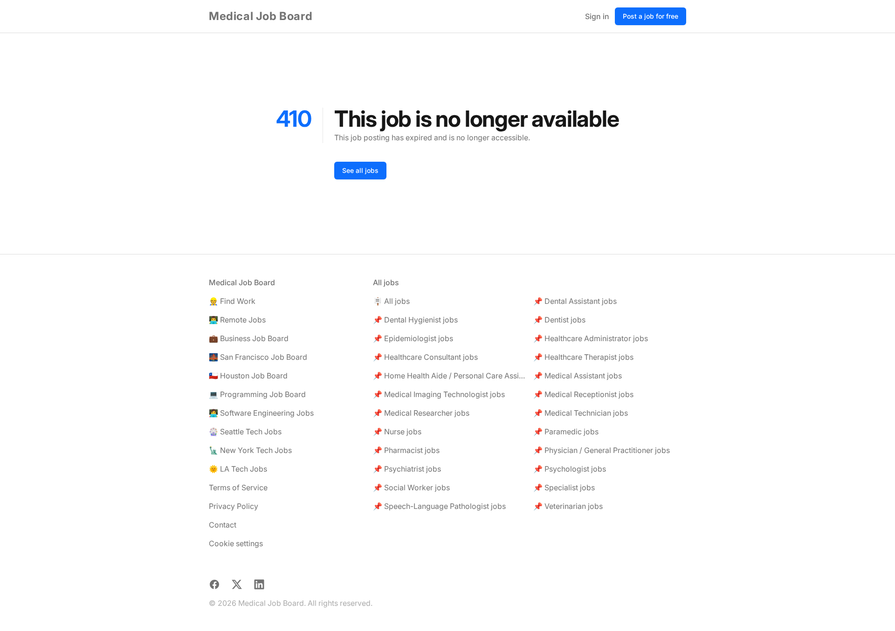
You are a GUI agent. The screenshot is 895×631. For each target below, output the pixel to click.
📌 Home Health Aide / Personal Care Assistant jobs (449, 375)
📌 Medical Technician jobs (580, 413)
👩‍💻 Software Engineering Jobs (261, 413)
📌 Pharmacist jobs (406, 450)
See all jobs (360, 170)
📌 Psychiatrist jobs (407, 468)
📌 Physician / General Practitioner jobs (601, 450)
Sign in (597, 16)
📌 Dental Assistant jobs (575, 301)
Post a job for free (650, 16)
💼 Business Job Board (249, 338)
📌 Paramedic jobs (566, 431)
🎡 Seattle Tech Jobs (245, 431)
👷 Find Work (232, 301)
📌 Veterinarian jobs (568, 506)
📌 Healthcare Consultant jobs (425, 357)
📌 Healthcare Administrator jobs (590, 338)
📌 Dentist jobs (559, 319)
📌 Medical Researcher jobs (421, 413)
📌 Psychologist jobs (569, 468)
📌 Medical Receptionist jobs (583, 394)
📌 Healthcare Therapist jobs (583, 357)
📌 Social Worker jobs (411, 487)
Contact (222, 524)
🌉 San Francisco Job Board (258, 357)
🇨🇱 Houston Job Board (248, 375)
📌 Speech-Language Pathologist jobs (439, 506)
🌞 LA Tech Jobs (238, 468)
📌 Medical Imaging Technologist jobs (439, 394)
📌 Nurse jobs (397, 431)
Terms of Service (238, 487)
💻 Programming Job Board (257, 394)
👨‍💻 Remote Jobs (237, 319)
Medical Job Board (260, 16)
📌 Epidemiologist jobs (413, 338)
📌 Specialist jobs (564, 487)
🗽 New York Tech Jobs (250, 450)
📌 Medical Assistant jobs (577, 375)
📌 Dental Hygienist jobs (415, 319)
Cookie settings (236, 543)
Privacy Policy (233, 506)
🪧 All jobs (391, 301)
